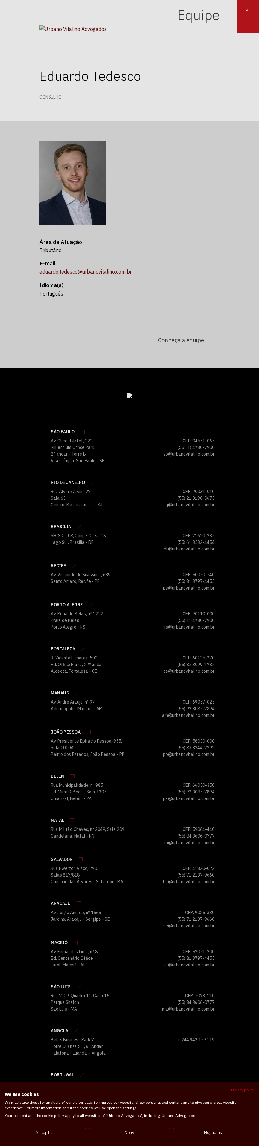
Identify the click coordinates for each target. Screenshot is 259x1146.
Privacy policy (242, 1089)
